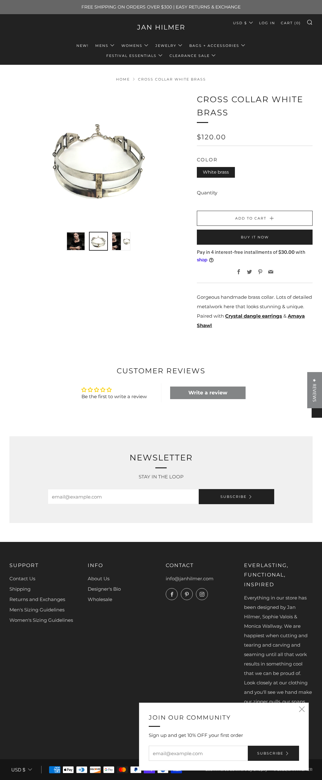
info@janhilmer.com (190, 579)
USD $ (240, 23)
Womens (131, 45)
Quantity (207, 193)
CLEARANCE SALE (189, 55)
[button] (113, 721)
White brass (216, 172)
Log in (267, 23)
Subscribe (233, 496)
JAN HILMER (161, 27)
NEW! (82, 45)
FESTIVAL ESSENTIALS (131, 55)
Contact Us (22, 579)
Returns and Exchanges (37, 599)
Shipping (20, 589)
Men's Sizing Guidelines (36, 610)
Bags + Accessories (214, 45)
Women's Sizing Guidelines (41, 620)
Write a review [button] (207, 393)
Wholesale (100, 599)
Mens (101, 45)
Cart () (291, 23)
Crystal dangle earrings (253, 316)
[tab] (75, 241)
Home (123, 79)
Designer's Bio (104, 589)
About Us (98, 579)
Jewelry (165, 45)
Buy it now (255, 237)
